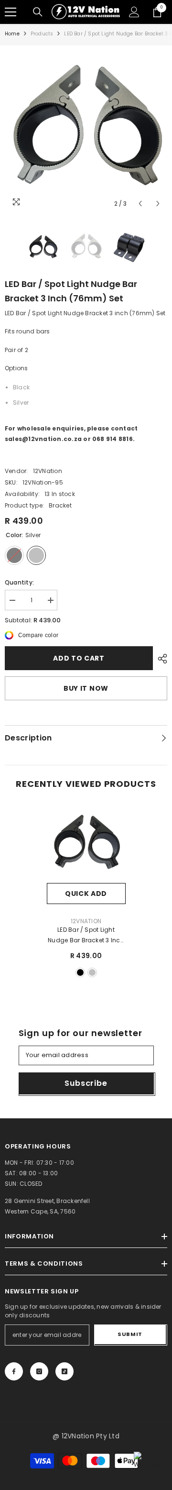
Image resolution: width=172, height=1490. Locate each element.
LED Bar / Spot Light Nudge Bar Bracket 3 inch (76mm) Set (86, 936)
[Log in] (134, 12)
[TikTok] (64, 1371)
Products (42, 33)
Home (12, 33)
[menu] (10, 12)
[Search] (37, 12)
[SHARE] (160, 658)
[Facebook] (14, 1371)
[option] (86, 131)
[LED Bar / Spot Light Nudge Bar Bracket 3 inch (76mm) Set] (86, 843)
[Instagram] (39, 1371)
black (80, 972)
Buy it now (86, 688)
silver (92, 972)
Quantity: (19, 582)
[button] (140, 203)
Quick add (86, 893)
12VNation (47, 471)
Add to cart (79, 658)
